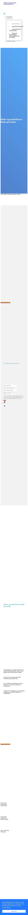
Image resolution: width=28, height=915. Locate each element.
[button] (4, 14)
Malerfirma (16, 23)
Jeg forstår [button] (14, 911)
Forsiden (9, 16)
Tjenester (9, 18)
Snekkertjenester (17, 26)
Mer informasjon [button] (7, 907)
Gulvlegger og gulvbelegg (15, 29)
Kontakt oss (10, 41)
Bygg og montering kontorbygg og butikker (14, 35)
